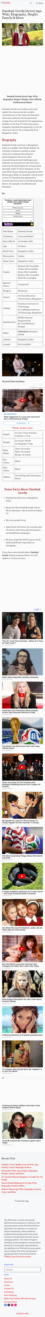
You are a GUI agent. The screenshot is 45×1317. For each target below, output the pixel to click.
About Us (8, 1278)
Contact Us (9, 1288)
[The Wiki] (5, 3)
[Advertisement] (22, 72)
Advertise (8, 1282)
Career (7, 1285)
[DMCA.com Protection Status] (17, 1256)
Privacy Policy (10, 1302)
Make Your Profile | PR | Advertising (19, 1298)
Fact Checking (10, 1295)
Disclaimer (9, 1292)
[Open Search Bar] (31, 3)
